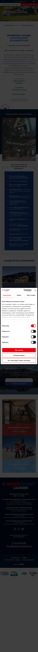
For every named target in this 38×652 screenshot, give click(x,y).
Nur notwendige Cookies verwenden (19, 360)
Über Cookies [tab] (31, 295)
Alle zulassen (19, 350)
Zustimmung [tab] (7, 295)
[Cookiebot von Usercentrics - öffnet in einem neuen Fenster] (23, 290)
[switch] (33, 331)
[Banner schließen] (35, 290)
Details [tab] (19, 295)
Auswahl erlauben (19, 355)
